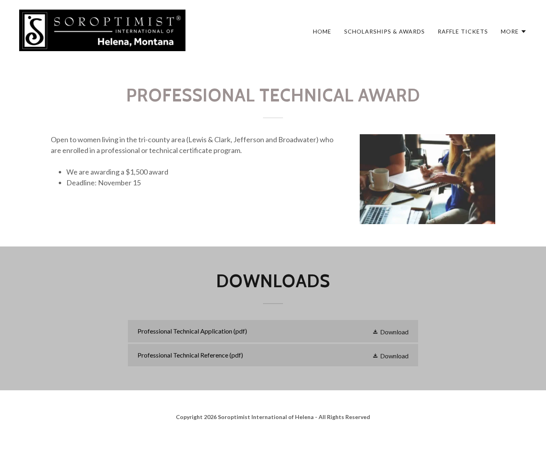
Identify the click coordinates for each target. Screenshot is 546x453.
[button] (514, 31)
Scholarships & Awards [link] (384, 31)
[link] (102, 29)
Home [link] (322, 31)
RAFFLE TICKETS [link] (463, 31)
